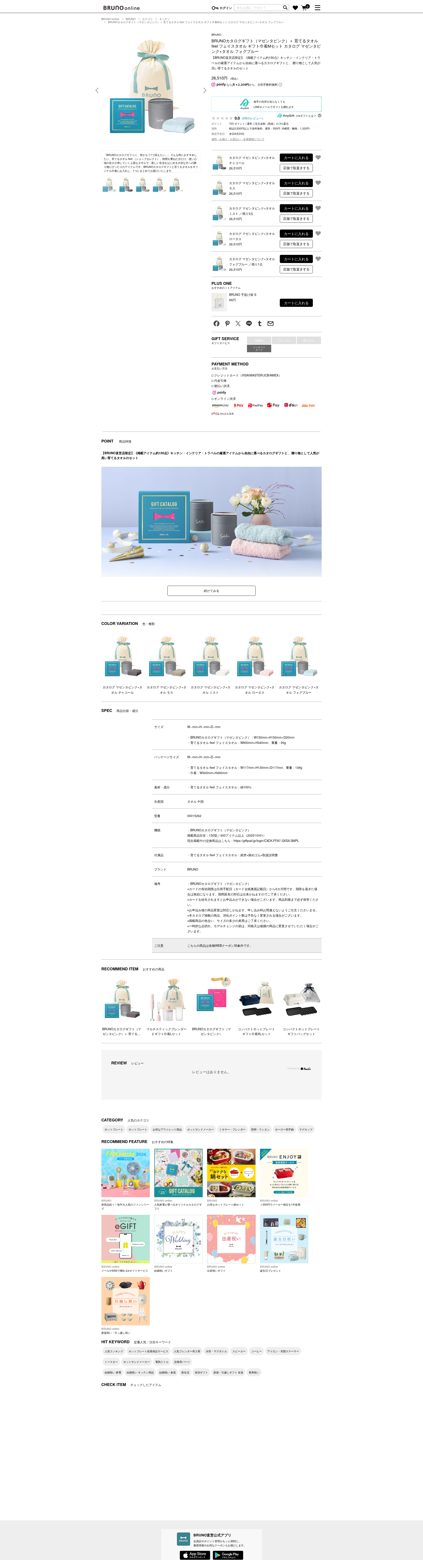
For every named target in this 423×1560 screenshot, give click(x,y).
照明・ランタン (260, 1129)
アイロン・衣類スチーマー (283, 1351)
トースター (111, 1362)
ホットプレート (114, 1129)
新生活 (185, 1372)
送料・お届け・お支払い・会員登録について (238, 139)
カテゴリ (147, 19)
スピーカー (239, 1351)
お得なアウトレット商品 (167, 1129)
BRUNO (130, 19)
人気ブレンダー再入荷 (187, 1351)
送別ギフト (201, 1372)
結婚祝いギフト (163, 1268)
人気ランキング (114, 1351)
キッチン (164, 19)
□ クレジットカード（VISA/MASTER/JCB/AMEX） (247, 375)
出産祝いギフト (216, 1268)
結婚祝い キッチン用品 (140, 1372)
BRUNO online (110, 19)
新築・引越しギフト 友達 (228, 1372)
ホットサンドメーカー (200, 1129)
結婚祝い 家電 (113, 1372)
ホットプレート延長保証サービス (148, 1351)
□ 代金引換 (219, 380)
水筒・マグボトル (216, 1351)
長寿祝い (254, 1372)
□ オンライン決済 (224, 398)
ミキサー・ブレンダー (232, 1129)
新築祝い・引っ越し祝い (115, 1330)
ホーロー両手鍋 (284, 1129)
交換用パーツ (182, 1362)
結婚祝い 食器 (167, 1372)
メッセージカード (259, 348)
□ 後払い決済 (221, 386)
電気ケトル (162, 1362)
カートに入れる (296, 157)
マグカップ (305, 1129)
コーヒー (256, 1351)
